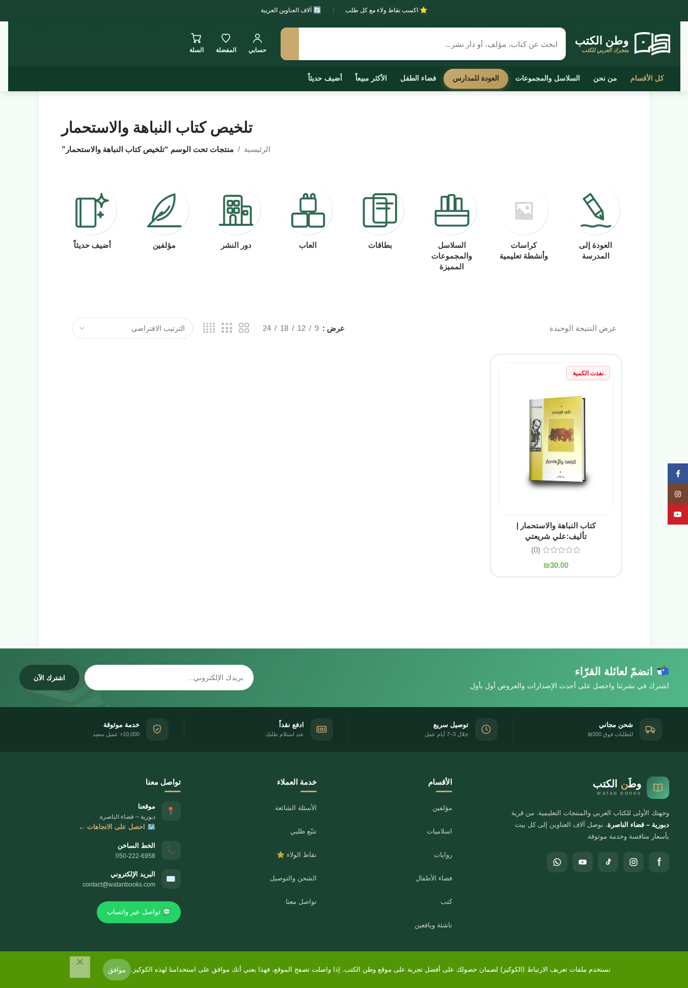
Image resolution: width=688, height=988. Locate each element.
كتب (446, 901)
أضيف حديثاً (325, 78)
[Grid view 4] (209, 328)
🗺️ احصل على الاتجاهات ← (116, 826)
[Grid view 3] (227, 328)
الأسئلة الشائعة (296, 808)
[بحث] (290, 44)
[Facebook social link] (678, 473)
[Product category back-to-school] (595, 226)
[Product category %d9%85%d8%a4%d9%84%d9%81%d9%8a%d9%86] (164, 220)
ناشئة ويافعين (433, 925)
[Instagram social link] (678, 494)
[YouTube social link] (678, 514)
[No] (80, 967)
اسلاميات (439, 831)
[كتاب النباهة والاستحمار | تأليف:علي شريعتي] (556, 438)
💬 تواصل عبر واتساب (139, 912)
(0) (535, 550)
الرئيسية (257, 149)
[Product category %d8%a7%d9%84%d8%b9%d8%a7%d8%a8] (308, 220)
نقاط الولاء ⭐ (297, 855)
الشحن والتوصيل (293, 878)
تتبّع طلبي (303, 831)
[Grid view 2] (244, 328)
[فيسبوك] (659, 862)
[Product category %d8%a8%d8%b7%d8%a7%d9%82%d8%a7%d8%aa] (380, 220)
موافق (117, 970)
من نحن (605, 78)
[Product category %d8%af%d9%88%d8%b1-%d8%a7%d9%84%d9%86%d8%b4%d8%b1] (236, 220)
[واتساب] (557, 862)
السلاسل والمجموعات (547, 78)
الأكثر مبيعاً (371, 78)
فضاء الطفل (418, 78)
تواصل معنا (301, 901)
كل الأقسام (647, 78)
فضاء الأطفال (434, 878)
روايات (443, 855)
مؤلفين (442, 808)
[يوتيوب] (582, 862)
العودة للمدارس (476, 78)
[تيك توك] (608, 862)
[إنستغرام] (633, 862)
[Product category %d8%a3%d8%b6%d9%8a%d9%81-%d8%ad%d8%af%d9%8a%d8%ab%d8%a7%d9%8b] (92, 220)
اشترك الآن (49, 678)
